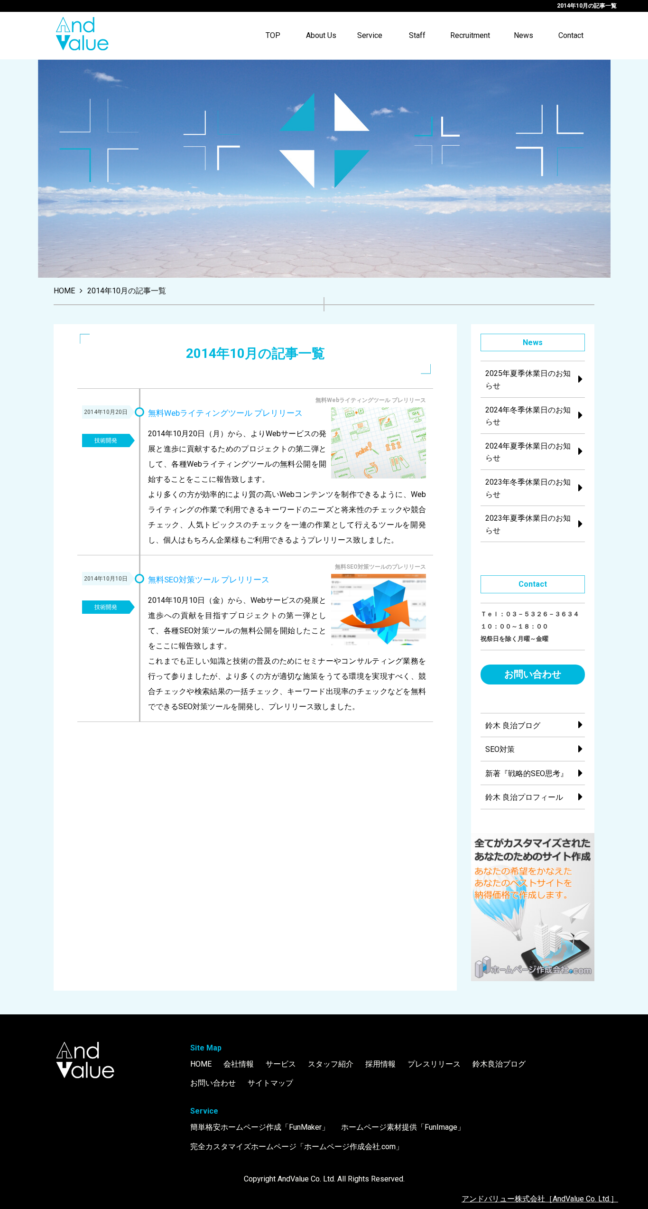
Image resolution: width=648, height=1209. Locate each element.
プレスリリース (434, 1063)
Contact (570, 35)
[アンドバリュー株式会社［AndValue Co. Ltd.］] (82, 35)
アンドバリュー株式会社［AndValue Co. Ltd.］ (540, 1198)
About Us (321, 35)
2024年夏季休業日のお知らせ (528, 452)
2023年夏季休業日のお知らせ (528, 524)
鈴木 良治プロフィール (524, 797)
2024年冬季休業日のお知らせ (528, 416)
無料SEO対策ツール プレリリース (208, 579)
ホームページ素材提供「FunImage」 (403, 1127)
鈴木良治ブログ (499, 1063)
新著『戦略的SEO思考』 (526, 773)
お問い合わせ (532, 674)
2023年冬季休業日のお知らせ (528, 488)
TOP (273, 35)
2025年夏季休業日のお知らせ (528, 379)
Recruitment (470, 35)
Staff (417, 35)
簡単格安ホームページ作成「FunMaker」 (259, 1127)
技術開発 (105, 440)
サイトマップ (270, 1082)
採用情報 (380, 1063)
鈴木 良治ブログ (512, 725)
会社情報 (238, 1063)
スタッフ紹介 (330, 1063)
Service (369, 35)
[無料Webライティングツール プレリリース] (378, 444)
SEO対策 (500, 749)
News (523, 35)
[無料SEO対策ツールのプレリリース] (378, 611)
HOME (201, 1063)
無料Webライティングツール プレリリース (225, 413)
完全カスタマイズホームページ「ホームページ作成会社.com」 (296, 1146)
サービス (281, 1063)
